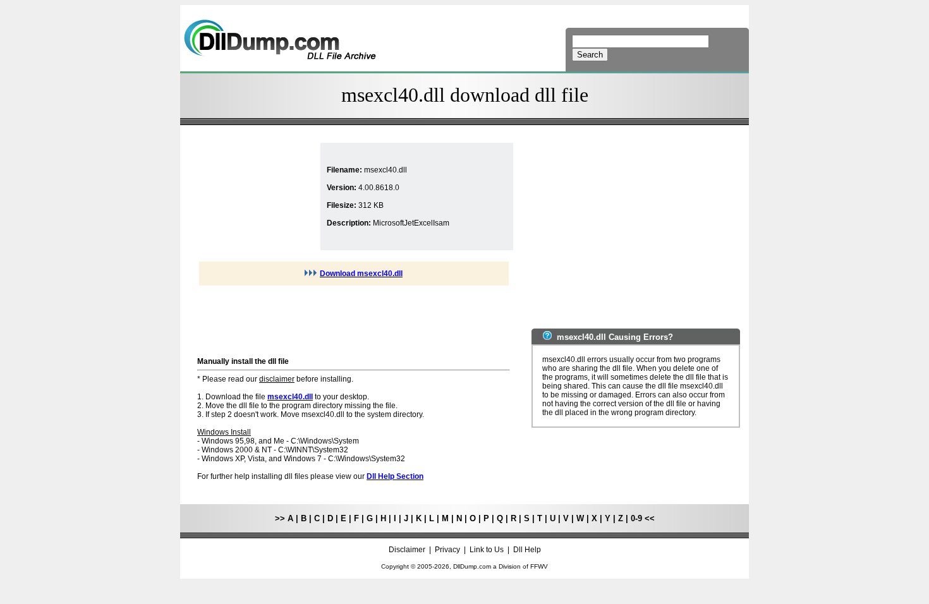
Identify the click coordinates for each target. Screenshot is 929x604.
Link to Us (487, 549)
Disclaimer (407, 549)
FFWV (539, 566)
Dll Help (527, 549)
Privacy (447, 549)
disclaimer (276, 379)
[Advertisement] (257, 196)
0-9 (636, 518)
